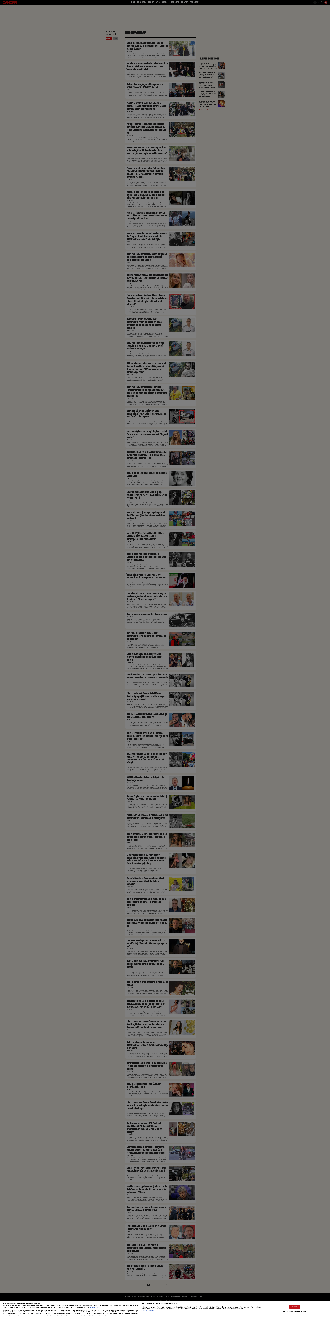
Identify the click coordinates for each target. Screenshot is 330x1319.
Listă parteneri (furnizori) (147, 1310)
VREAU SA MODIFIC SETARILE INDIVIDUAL (294, 1311)
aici (39, 1313)
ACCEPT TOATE (294, 1307)
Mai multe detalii (94, 1307)
